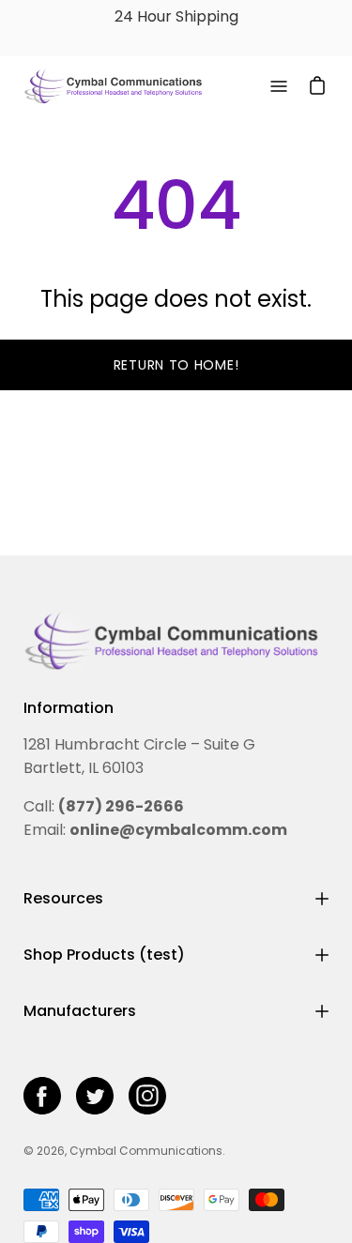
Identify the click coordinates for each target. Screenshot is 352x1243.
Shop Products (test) (104, 954)
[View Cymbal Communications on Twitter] (95, 1095)
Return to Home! (176, 365)
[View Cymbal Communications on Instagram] (147, 1095)
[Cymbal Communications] (113, 86)
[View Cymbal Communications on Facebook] (42, 1095)
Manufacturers (79, 1011)
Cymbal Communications (145, 1151)
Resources (63, 898)
